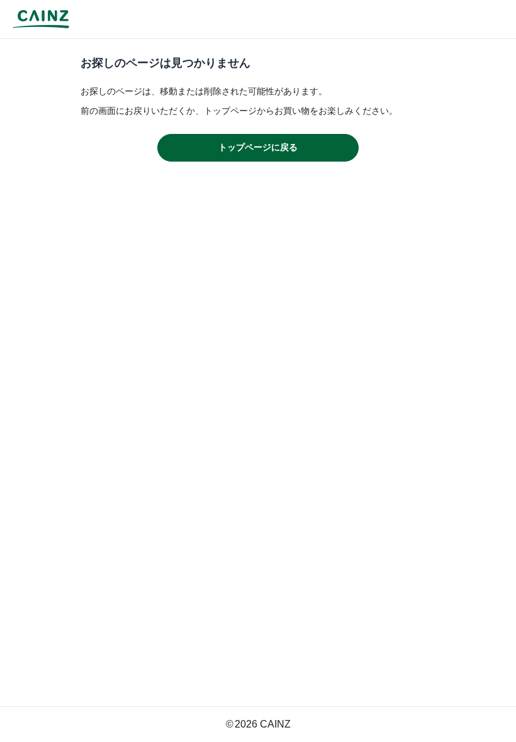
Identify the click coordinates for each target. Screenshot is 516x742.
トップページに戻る (258, 147)
